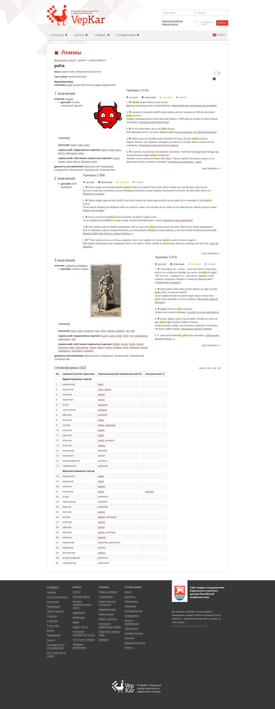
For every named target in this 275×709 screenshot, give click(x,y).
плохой (69, 98)
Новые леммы (106, 614)
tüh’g (103, 330)
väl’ (127, 330)
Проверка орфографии (79, 646)
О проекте (53, 587)
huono (111, 149)
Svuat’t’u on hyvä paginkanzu (203, 312)
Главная (51, 592)
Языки (128, 591)
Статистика (53, 625)
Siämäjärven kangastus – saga (185, 161)
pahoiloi (149, 491)
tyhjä (125, 347)
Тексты (76, 591)
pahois (101, 511)
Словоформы (106, 596)
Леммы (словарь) (108, 591)
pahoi (101, 491)
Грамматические (134, 633)
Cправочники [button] (126, 35)
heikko (116, 344)
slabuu (100, 347)
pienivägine (82, 347)
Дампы (50, 630)
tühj (97, 330)
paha (70, 84)
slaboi (92, 347)
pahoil (101, 527)
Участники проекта (57, 596)
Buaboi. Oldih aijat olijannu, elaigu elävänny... (108, 233)
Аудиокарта (79, 612)
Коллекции (79, 617)
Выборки (103, 639)
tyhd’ (125, 335)
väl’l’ (132, 330)
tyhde (119, 335)
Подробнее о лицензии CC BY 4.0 (190, 625)
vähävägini (77, 350)
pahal (101, 435)
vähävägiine (141, 335)
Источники (53, 601)
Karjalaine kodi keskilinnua (154, 122)
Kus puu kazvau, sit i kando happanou (195, 132)
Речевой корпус (81, 596)
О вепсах (52, 616)
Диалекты (130, 596)
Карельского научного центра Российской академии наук (204, 594)
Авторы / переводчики (132, 622)
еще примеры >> (211, 168)
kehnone (85, 161)
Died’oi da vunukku (94, 193)
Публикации (53, 606)
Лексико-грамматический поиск (82, 604)
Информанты (132, 615)
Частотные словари (83, 639)
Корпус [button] (79, 35)
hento (132, 344)
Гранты (51, 639)
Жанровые (130, 606)
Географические (134, 610)
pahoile (102, 537)
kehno (61, 153)
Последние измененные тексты (84, 633)
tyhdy (109, 347)
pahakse (102, 409)
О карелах (52, 620)
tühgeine (89, 330)
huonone (63, 347)
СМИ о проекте (55, 611)
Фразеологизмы (107, 609)
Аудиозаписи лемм (135, 642)
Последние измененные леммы (110, 625)
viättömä (134, 347)
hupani (62, 161)
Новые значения (108, 618)
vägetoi (111, 330)
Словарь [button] (101, 35)
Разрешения (53, 635)
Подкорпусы (131, 601)
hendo (124, 344)
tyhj (132, 335)
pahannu (103, 404)
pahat (101, 476)
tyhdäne (117, 347)
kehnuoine (71, 153)
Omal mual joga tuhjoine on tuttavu (159, 145)
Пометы (129, 647)
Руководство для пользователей (56, 646)
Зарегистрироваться (172, 21)
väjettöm (89, 350)
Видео (76, 622)
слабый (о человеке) (76, 265)
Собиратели (131, 628)
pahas (101, 419)
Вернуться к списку (64, 60)
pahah (101, 430)
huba (80, 144)
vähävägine (64, 339)
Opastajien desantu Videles (196, 328)
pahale (101, 445)
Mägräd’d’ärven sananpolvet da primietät (194, 105)
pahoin (101, 486)
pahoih (101, 522)
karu (118, 149)
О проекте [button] (57, 35)
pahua (101, 399)
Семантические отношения (107, 603)
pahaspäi (110, 425)
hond (73, 144)
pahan (107, 389)
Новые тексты (80, 626)
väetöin (144, 347)
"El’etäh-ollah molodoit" (167, 282)
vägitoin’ (120, 330)
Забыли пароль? (170, 24)
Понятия (129, 638)
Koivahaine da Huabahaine (177, 220)
